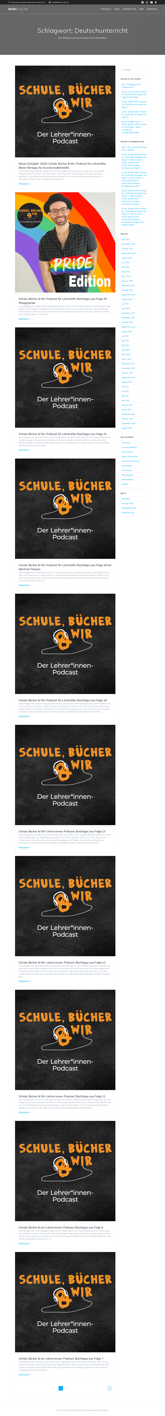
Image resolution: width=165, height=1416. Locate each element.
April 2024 (126, 271)
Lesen (116, 9)
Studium (125, 484)
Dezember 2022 (128, 313)
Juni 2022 (125, 340)
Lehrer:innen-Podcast (131, 461)
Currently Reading (129, 447)
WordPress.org (128, 512)
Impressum (152, 9)
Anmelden (126, 499)
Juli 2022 (125, 336)
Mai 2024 (125, 267)
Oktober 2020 (127, 419)
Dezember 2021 (128, 363)
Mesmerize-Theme (100, 1410)
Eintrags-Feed (127, 503)
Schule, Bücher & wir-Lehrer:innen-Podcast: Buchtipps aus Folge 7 (61, 1358)
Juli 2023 (125, 304)
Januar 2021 (127, 409)
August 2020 (127, 428)
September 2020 (128, 423)
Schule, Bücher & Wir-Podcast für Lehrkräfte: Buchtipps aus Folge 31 (134, 104)
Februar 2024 (127, 281)
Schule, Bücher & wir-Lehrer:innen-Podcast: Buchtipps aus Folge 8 (61, 1227)
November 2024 (128, 244)
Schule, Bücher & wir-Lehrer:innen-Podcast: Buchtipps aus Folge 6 (131, 183)
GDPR (141, 9)
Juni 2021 (125, 391)
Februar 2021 (127, 405)
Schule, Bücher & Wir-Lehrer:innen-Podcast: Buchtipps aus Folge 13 (62, 831)
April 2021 (126, 400)
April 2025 (126, 239)
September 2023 (128, 294)
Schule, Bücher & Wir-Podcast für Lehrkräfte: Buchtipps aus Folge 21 (63, 434)
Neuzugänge (127, 475)
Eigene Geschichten (130, 456)
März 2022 (126, 354)
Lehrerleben (127, 465)
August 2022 (127, 331)
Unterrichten (129, 9)
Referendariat (127, 479)
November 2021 (128, 368)
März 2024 (126, 276)
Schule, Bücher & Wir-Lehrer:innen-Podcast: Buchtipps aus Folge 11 (62, 1096)
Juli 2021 (125, 386)
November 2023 (128, 285)
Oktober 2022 (127, 322)
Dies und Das (127, 452)
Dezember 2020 (128, 414)
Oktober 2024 (127, 248)
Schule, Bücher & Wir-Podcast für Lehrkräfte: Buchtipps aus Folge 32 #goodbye (134, 94)
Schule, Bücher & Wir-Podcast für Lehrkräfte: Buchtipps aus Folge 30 (134, 114)
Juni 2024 (125, 262)
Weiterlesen (24, 183)
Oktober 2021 (127, 373)
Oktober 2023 (127, 290)
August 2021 (127, 382)
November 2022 (128, 317)
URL (123, 147)
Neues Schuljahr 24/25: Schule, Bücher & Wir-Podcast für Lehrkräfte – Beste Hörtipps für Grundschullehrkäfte (134, 127)
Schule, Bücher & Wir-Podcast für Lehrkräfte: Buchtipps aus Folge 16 (63, 700)
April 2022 (126, 350)
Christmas (126, 442)
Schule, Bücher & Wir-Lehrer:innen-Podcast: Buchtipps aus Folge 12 (62, 962)
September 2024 (128, 253)
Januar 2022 (127, 359)
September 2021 (128, 377)
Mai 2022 (125, 345)
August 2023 (127, 299)
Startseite (106, 9)
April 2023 (126, 308)
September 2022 (128, 327)
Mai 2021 (125, 396)
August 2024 (127, 258)
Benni (18, 9)
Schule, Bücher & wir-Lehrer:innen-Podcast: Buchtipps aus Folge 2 (131, 201)
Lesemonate (127, 470)
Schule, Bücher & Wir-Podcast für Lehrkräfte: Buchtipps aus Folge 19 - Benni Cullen (134, 157)
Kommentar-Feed (129, 508)
